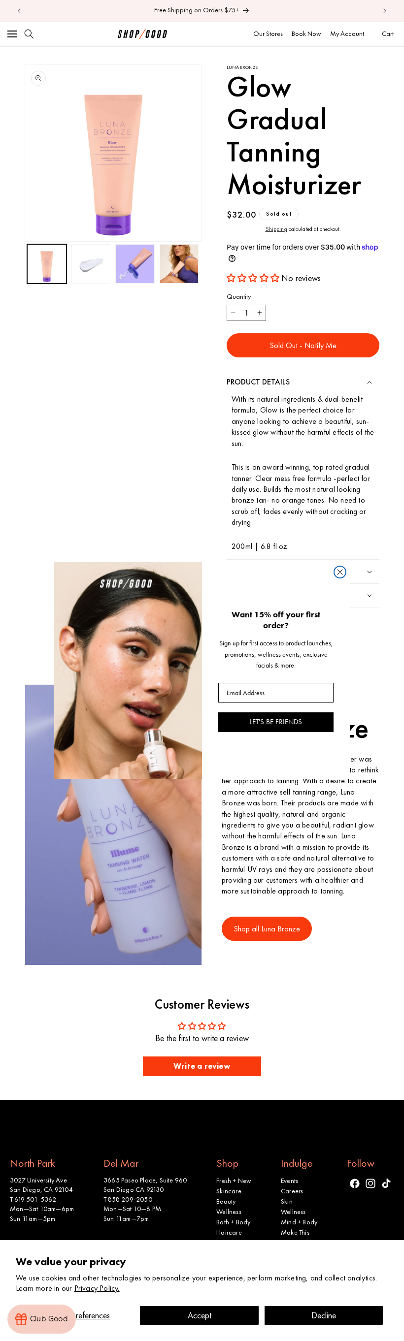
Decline (323, 1315)
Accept (199, 1315)
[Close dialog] (340, 572)
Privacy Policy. (97, 1288)
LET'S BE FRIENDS (276, 722)
